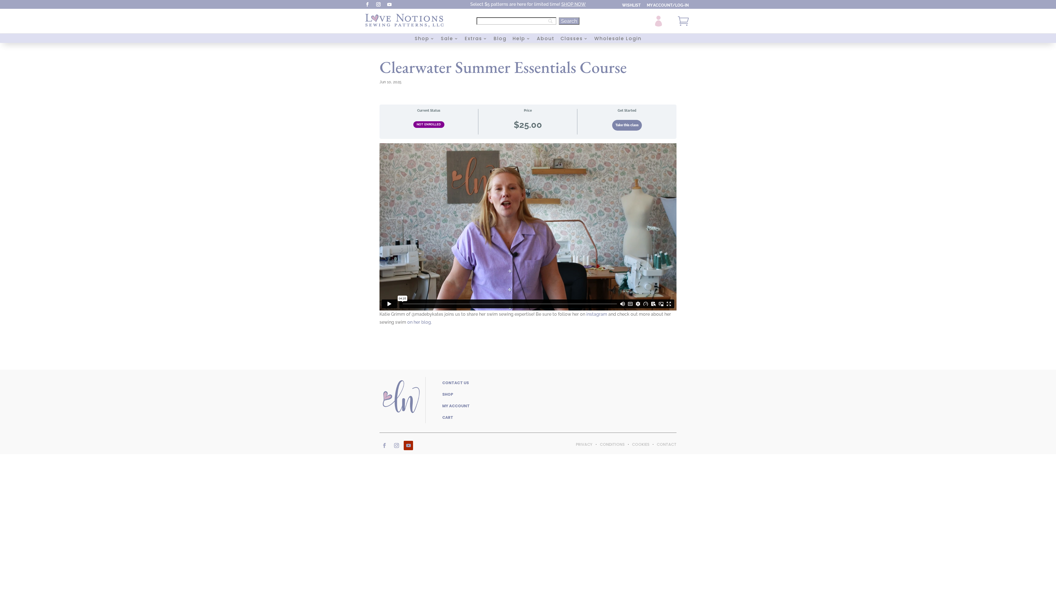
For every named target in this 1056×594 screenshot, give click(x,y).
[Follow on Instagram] (378, 4)
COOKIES (640, 444)
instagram (596, 314)
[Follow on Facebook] (367, 4)
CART (447, 417)
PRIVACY (584, 444)
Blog (500, 39)
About (545, 39)
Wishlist (631, 5)
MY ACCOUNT (456, 406)
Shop (422, 39)
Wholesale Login (618, 39)
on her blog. (419, 322)
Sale (447, 39)
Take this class (627, 125)
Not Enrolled (429, 124)
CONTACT (666, 444)
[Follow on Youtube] (389, 4)
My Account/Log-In (668, 5)
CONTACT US (455, 383)
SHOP (567, 4)
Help (519, 39)
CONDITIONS (612, 444)
